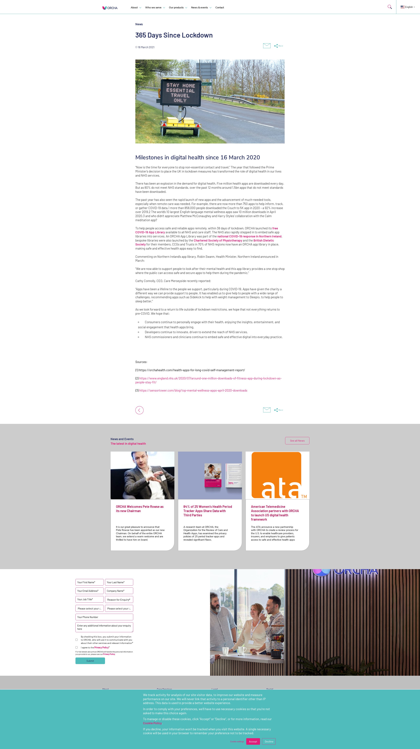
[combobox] (119, 599)
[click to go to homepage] (112, 8)
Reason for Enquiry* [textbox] (118, 599)
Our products (176, 7)
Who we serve (153, 7)
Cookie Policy (152, 723)
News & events (199, 7)
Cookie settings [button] (237, 741)
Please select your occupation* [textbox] (89, 608)
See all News (297, 440)
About (134, 7)
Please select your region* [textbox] (119, 608)
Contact (219, 7)
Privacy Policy (101, 647)
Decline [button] (269, 741)
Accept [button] (253, 741)
